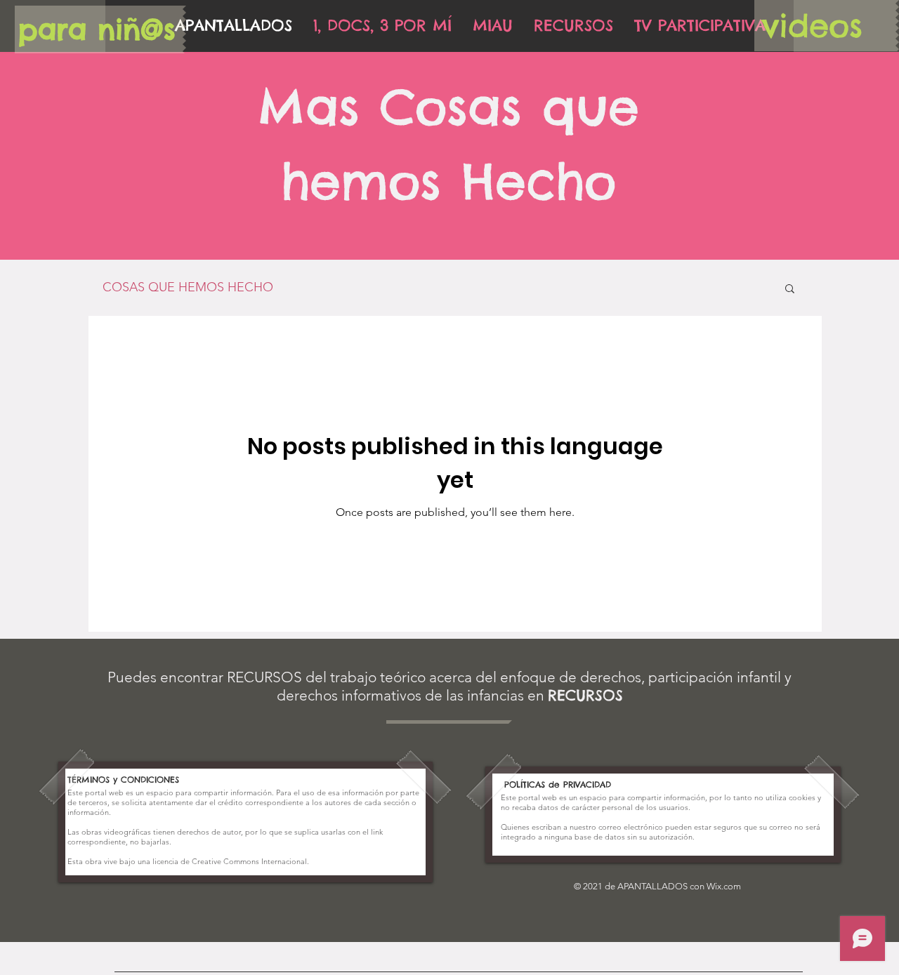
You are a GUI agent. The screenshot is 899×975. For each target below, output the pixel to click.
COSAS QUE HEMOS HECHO (188, 287)
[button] (789, 289)
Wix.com (724, 886)
